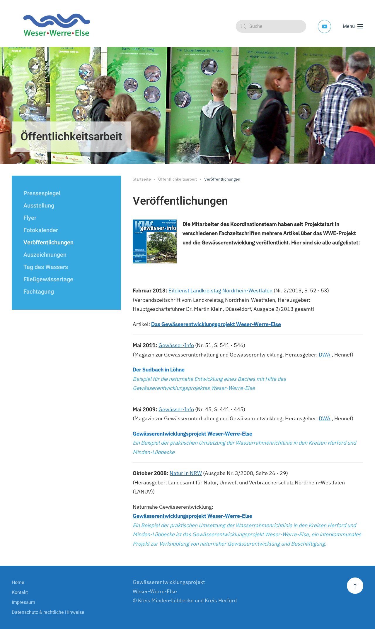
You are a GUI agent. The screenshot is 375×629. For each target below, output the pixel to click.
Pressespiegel (41, 193)
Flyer (29, 218)
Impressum (23, 602)
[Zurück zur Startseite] (58, 26)
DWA (324, 354)
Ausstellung (38, 205)
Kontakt (20, 592)
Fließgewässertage (48, 279)
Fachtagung (38, 291)
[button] (353, 26)
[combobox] (271, 26)
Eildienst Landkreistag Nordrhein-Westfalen (220, 290)
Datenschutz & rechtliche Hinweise (48, 612)
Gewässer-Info (176, 345)
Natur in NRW (186, 473)
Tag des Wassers (45, 267)
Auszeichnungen (45, 255)
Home (18, 582)
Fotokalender (40, 230)
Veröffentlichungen (48, 242)
